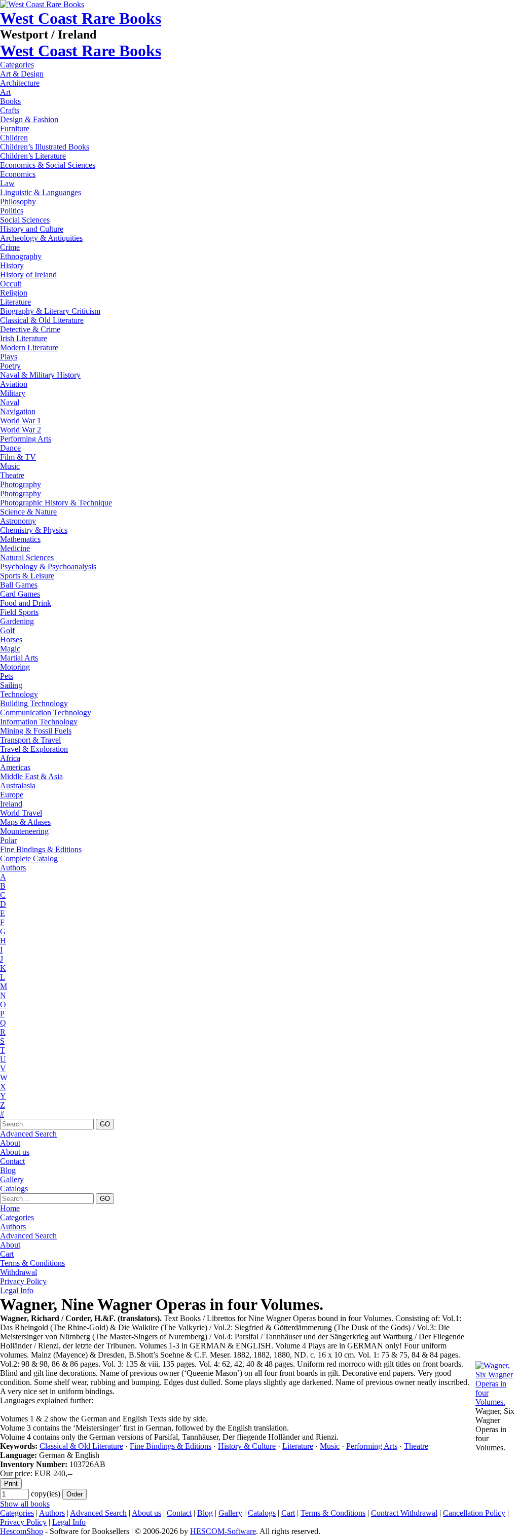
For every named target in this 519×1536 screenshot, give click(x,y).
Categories (17, 64)
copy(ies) (45, 1493)
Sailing (11, 685)
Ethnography (21, 256)
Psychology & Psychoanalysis (48, 566)
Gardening (17, 621)
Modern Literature (29, 347)
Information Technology (39, 721)
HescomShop (21, 1531)
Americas (15, 767)
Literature (15, 302)
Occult (10, 283)
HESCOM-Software (223, 1531)
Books (10, 101)
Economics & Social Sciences (47, 165)
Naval (9, 402)
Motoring (15, 667)
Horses (11, 639)
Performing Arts (25, 438)
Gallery (12, 1179)
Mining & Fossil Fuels (35, 730)
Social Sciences (25, 219)
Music (10, 466)
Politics (11, 210)
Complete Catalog (29, 858)
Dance (10, 448)
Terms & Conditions (32, 1263)
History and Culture (31, 229)
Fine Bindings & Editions (41, 849)
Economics (17, 174)
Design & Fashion (29, 119)
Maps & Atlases (25, 822)
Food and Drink (25, 603)
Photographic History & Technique (56, 502)
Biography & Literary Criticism (50, 311)
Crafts (9, 110)
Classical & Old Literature (42, 320)
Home (10, 1208)
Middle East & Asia (31, 776)
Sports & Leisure (27, 575)
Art (5, 92)
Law (7, 183)
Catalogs (14, 1188)
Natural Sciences (27, 557)
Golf (7, 630)
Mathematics (20, 539)
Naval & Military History (40, 375)
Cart (7, 1254)
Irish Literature (23, 338)
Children (14, 137)
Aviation (13, 384)
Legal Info (16, 1290)
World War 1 (20, 420)
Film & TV (18, 457)
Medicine (15, 548)
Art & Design (22, 73)
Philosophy (18, 201)
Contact (12, 1161)
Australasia (17, 785)
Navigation (17, 411)
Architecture (20, 83)
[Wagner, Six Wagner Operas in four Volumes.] (497, 1402)
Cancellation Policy (474, 1513)
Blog (8, 1170)
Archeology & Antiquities (41, 238)
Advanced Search (28, 1133)
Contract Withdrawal (404, 1513)
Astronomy (18, 521)
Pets (6, 676)
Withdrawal (18, 1272)
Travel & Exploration (34, 749)
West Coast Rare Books (80, 18)
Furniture (14, 128)
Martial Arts (19, 657)
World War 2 (20, 429)
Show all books (25, 1504)
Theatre (12, 475)
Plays (8, 356)
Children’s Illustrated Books (44, 146)
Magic (10, 648)
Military (12, 393)
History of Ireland (28, 274)
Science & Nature (28, 511)
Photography (20, 484)
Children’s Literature (33, 156)
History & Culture (247, 1446)
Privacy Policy (23, 1281)
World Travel (21, 813)
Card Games (20, 594)
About (10, 1143)
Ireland (11, 803)
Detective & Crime (30, 329)
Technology (19, 694)
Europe (11, 794)
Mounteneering (24, 831)
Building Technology (34, 703)
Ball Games (19, 584)
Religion (13, 292)
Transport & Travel (30, 740)
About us (14, 1152)
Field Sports (19, 612)
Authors (13, 867)
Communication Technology (45, 712)
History (12, 265)
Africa (10, 758)
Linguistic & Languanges (40, 192)
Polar (8, 840)
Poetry (10, 365)
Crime (10, 247)
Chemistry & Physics (33, 530)
